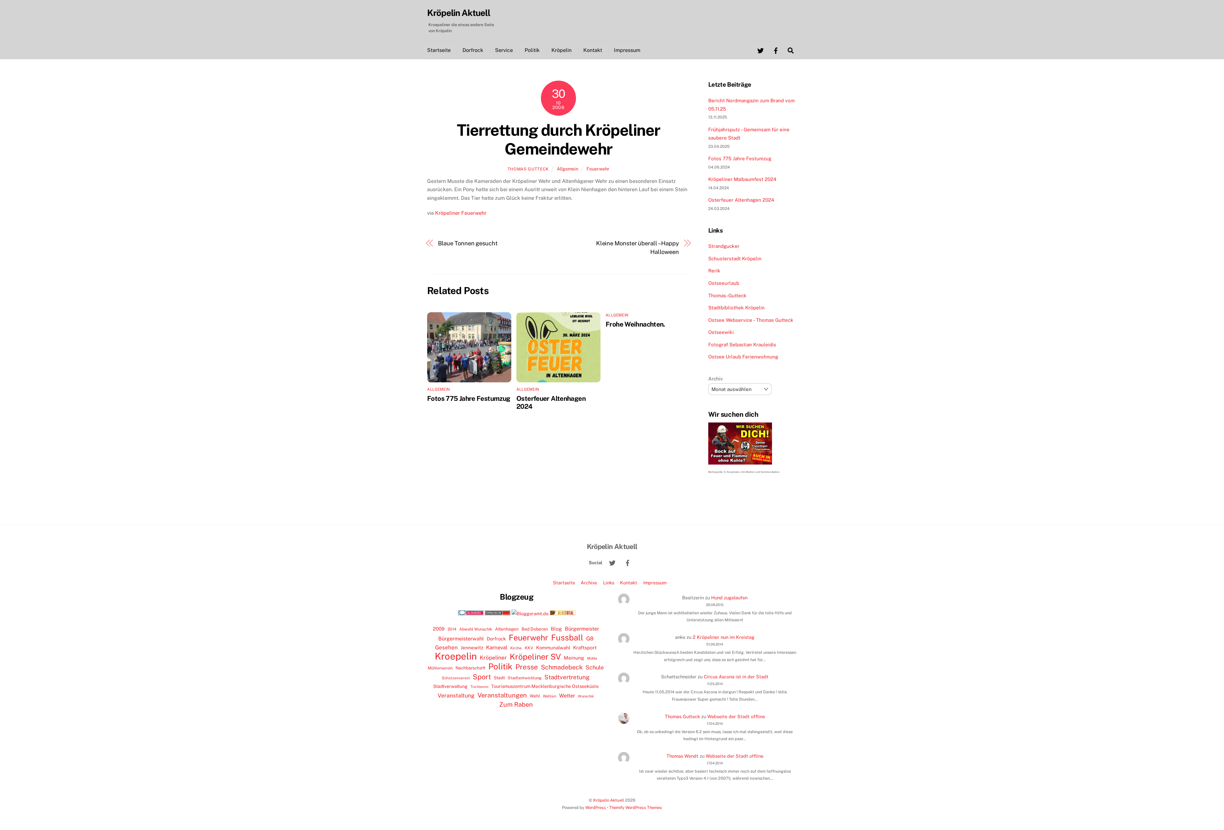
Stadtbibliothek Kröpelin (736, 307)
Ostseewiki (721, 332)
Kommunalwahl (553, 647)
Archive (589, 582)
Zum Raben (516, 704)
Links (608, 582)
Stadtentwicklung (525, 677)
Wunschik (586, 696)
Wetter (567, 695)
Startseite (439, 50)
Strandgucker (724, 246)
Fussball (567, 637)
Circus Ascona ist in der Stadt (736, 676)
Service (504, 50)
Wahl (535, 695)
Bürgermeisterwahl (461, 639)
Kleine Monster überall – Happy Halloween (637, 247)
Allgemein (567, 168)
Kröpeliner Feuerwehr (460, 213)
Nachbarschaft (470, 667)
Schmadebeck (562, 667)
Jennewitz (472, 647)
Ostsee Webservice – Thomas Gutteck (750, 320)
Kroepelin (456, 656)
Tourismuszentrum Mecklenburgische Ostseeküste (545, 686)
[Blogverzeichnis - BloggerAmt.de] (530, 613)
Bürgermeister (582, 629)
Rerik (714, 270)
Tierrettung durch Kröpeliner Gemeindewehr (558, 139)
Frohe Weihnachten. (635, 324)
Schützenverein (456, 678)
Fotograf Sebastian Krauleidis (742, 344)
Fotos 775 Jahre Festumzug (468, 398)
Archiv (715, 378)
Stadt (499, 677)
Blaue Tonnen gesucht (468, 243)
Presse (526, 667)
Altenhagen (507, 629)
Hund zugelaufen (729, 597)
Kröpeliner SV (535, 657)
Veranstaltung (456, 695)
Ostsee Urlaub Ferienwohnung (743, 356)
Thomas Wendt (682, 756)
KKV (529, 648)
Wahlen (549, 696)
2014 (452, 629)
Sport (482, 677)
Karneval (496, 647)
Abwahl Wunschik (475, 629)
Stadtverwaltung (450, 686)
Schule (595, 667)
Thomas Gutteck (528, 169)
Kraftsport (585, 647)
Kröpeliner (493, 657)
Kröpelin (561, 50)
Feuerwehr (597, 168)
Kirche (516, 648)
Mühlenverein (440, 668)
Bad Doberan (534, 629)
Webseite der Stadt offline (736, 716)
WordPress (595, 807)
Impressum (627, 50)
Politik (532, 50)
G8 (590, 638)
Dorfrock (473, 50)
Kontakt (592, 50)
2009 (439, 629)
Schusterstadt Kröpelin (734, 258)
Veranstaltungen (502, 695)
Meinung (574, 657)
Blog (556, 629)
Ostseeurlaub (723, 283)
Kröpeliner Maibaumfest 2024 (742, 179)
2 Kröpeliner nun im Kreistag (723, 637)
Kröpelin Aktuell (608, 800)
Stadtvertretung (567, 677)
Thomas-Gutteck (727, 295)
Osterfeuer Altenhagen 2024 (741, 200)
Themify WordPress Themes (635, 807)
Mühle (592, 658)
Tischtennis (479, 687)
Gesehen (446, 647)
